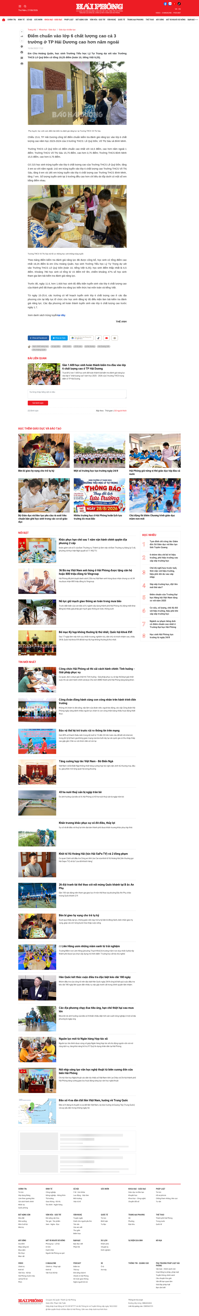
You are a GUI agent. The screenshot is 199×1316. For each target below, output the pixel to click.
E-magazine (167, 13)
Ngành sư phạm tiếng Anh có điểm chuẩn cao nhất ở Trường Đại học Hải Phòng (163, 624)
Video (158, 13)
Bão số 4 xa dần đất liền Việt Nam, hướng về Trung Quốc (93, 1100)
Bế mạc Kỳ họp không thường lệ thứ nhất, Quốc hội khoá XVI (95, 632)
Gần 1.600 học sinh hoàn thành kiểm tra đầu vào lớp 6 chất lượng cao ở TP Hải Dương (94, 366)
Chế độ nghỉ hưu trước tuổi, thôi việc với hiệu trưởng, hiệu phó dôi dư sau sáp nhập (163, 572)
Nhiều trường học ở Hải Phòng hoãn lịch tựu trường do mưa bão (98, 517)
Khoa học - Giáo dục (53, 20)
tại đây (61, 315)
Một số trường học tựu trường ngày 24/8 (96, 470)
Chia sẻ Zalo (60, 338)
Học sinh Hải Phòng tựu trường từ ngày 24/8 (161, 636)
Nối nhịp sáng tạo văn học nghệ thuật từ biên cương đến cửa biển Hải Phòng (96, 1071)
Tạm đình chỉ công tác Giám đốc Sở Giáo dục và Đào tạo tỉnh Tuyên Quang (164, 544)
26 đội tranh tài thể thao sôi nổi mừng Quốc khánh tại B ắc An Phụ (96, 886)
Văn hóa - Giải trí (97, 20)
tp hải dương (89, 346)
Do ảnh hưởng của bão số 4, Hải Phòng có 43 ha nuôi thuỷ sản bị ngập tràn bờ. (91, 797)
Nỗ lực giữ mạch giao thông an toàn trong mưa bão (90, 601)
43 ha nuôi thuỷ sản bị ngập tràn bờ (80, 792)
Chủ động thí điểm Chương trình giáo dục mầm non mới (152, 517)
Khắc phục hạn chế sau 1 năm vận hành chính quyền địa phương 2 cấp (93, 541)
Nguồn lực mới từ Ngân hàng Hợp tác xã (83, 1038)
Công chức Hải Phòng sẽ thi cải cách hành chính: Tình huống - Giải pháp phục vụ (97, 670)
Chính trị (11, 20)
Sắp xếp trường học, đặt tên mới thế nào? (164, 585)
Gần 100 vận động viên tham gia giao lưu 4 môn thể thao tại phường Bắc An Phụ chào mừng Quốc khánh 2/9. (95, 894)
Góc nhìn (38, 20)
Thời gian (109, 411)
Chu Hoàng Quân (39, 350)
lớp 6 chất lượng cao (40, 346)
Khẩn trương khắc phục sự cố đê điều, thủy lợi (87, 822)
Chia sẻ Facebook (39, 338)
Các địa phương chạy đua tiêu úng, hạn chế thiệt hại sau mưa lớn (96, 1009)
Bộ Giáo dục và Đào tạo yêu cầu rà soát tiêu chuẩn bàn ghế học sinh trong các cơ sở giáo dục (42, 518)
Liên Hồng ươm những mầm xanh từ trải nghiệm (91, 946)
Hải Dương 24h (103, 346)
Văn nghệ (111, 20)
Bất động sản (82, 20)
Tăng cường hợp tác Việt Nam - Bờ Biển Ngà (86, 761)
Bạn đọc (191, 20)
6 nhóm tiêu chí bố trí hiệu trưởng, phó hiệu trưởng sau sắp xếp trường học (164, 557)
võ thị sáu (78, 346)
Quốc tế (121, 20)
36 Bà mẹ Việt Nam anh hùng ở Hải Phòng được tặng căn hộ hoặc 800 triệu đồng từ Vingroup (95, 572)
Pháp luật (69, 20)
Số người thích (120, 411)
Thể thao (150, 20)
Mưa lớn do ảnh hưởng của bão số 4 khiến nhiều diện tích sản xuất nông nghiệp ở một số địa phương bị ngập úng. (97, 1017)
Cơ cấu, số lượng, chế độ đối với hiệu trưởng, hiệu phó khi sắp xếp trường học (164, 610)
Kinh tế (21, 20)
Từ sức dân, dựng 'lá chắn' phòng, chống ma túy (88, 1254)
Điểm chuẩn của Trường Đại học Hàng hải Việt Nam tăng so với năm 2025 (163, 597)
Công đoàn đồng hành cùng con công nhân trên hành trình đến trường (97, 701)
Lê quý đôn (56, 346)
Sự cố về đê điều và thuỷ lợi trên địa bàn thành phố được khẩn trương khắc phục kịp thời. (96, 827)
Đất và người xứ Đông (175, 20)
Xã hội (29, 20)
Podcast (177, 13)
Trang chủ (32, 30)
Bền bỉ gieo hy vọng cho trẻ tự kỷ (36, 470)
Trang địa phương (135, 20)
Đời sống (160, 20)
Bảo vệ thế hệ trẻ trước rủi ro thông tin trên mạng (89, 730)
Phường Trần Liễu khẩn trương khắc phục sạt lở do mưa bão (95, 1285)
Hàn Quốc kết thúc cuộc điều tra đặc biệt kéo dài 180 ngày (95, 977)
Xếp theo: (100, 411)
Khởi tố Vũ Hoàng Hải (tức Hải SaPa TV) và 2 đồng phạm (93, 853)
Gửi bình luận (37, 403)
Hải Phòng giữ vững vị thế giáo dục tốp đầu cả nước (154, 472)
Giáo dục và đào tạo (67, 30)
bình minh (67, 346)
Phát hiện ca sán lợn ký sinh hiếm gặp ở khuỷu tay (89, 1131)
